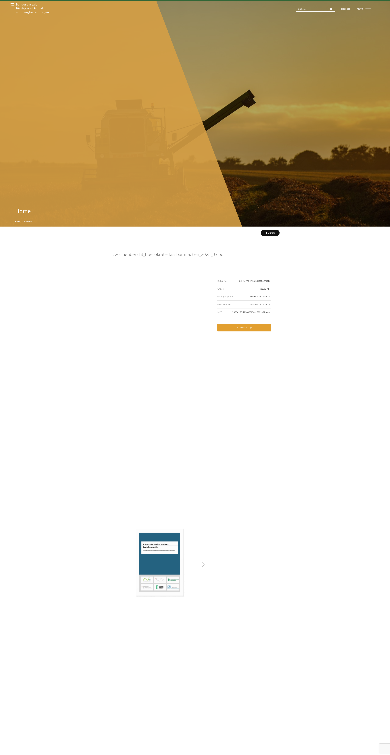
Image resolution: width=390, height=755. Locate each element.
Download (243, 327)
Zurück (271, 232)
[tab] (244, 281)
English (345, 8)
